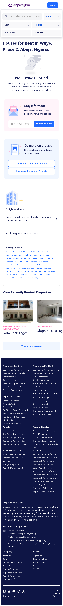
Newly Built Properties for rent (45, 461)
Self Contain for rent (41, 380)
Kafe (18, 265)
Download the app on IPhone (32, 163)
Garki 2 (43, 258)
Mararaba (51, 271)
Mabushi (34, 271)
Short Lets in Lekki (40, 408)
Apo (7, 252)
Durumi (8, 258)
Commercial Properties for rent (46, 370)
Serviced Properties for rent (44, 454)
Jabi (51, 261)
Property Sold (39, 563)
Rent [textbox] (48, 16)
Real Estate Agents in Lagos (15, 431)
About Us (7, 556)
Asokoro (13, 252)
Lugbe (26, 271)
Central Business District (27, 252)
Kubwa (39, 268)
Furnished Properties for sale (45, 475)
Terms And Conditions (12, 563)
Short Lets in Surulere (42, 414)
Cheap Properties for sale (44, 482)
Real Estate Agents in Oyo (14, 438)
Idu (16, 261)
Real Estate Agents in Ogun (14, 441)
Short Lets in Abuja (41, 398)
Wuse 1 (22, 278)
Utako (8, 278)
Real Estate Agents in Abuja (14, 434)
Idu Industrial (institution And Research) (33, 261)
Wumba (15, 278)
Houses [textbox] (38, 25)
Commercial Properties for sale (16, 370)
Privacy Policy (8, 566)
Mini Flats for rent (40, 377)
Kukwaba (47, 268)
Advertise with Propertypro (14, 454)
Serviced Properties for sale (44, 471)
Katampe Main (11, 268)
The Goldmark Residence (14, 417)
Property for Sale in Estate (44, 488)
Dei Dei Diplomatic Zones (28, 255)
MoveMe (7, 461)
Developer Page (40, 559)
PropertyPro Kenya (10, 569)
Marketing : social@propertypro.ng (23, 537)
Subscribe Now (44, 124)
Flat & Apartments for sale (14, 373)
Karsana (32, 265)
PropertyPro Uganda (11, 576)
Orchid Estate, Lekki (41, 434)
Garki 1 (35, 258)
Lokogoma (18, 271)
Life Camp (9, 271)
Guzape (50, 258)
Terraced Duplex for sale (13, 390)
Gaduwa (16, 258)
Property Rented (40, 566)
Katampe (40, 265)
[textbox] (16, 25)
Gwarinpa (9, 261)
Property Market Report (13, 468)
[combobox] (52, 16)
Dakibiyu (41, 252)
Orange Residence (11, 401)
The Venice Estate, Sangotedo (16, 410)
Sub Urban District (36, 274)
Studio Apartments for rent (44, 387)
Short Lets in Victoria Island (44, 411)
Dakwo (49, 252)
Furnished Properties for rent (45, 458)
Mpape (8, 274)
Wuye (37, 278)
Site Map (37, 569)
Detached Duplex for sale (14, 384)
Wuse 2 (30, 278)
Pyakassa (24, 274)
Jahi (7, 265)
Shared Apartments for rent (44, 384)
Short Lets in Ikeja (40, 401)
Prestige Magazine (11, 465)
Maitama (42, 271)
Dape (7, 255)
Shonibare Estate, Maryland (45, 441)
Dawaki (14, 255)
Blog (5, 559)
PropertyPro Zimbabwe (12, 573)
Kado (13, 265)
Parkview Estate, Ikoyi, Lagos (45, 431)
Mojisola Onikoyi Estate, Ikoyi (45, 438)
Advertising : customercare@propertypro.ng (27, 541)
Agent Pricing (39, 556)
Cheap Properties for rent (44, 465)
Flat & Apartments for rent (44, 373)
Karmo (24, 265)
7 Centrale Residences (12, 424)
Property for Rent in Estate (44, 492)
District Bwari (44, 255)
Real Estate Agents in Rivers (15, 444)
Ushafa (47, 274)
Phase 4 (16, 274)
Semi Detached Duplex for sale (16, 387)
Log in (53, 5)
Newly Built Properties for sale (45, 478)
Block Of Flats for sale (12, 380)
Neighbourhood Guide (13, 458)
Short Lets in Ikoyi (40, 404)
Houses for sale (9, 377)
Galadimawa (26, 258)
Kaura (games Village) (27, 268)
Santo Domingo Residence (14, 414)
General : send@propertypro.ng (22, 534)
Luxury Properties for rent (43, 468)
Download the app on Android (31, 171)
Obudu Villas (8, 420)
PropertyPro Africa (10, 579)
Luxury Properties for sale (43, 485)
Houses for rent (39, 390)
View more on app (31, 346)
